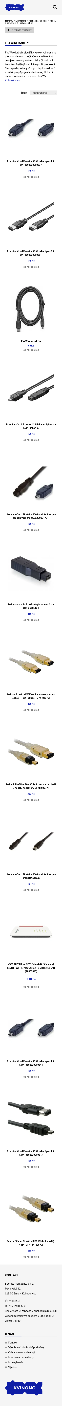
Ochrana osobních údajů (22, 1352)
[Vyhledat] (55, 8)
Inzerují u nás (15, 1362)
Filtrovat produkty (21, 30)
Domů (10, 21)
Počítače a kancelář (38, 21)
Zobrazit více (12, 80)
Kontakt (12, 1342)
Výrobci (12, 1367)
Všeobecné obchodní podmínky (26, 1347)
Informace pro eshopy (21, 1357)
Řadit (24, 92)
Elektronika (21, 21)
